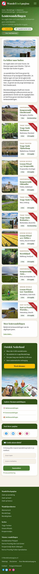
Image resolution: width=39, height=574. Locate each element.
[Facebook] (6, 433)
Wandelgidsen (6, 516)
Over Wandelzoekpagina (27, 561)
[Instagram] (27, 433)
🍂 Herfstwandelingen (10, 417)
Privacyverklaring (9, 473)
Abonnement (6, 510)
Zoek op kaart (6, 498)
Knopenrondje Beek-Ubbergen (12, 546)
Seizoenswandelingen (8, 12)
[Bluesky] (13, 433)
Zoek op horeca (7, 501)
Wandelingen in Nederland (15, 10)
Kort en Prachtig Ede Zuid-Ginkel (13, 543)
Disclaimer (13, 561)
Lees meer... (7, 334)
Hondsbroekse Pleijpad (10, 541)
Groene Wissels (7, 528)
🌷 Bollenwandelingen (10, 408)
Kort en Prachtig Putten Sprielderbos (14, 549)
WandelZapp (6, 513)
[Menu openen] (35, 3)
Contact (4, 566)
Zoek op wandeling (8, 495)
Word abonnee (19, 366)
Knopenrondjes (7, 531)
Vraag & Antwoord (15, 566)
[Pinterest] (20, 433)
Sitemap (5, 561)
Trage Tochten (6, 525)
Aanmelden (16, 468)
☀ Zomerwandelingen (10, 413)
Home (4, 10)
